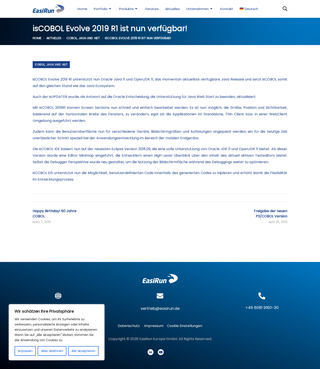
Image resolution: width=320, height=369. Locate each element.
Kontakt (226, 9)
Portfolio (101, 9)
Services (152, 9)
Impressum (153, 325)
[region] (56, 332)
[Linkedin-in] (150, 352)
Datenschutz (130, 325)
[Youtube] (161, 352)
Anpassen (25, 351)
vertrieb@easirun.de (160, 308)
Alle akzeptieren (83, 351)
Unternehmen (197, 9)
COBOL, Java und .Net (83, 38)
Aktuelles (172, 9)
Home (82, 9)
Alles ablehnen (52, 351)
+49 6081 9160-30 (262, 307)
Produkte (126, 9)
